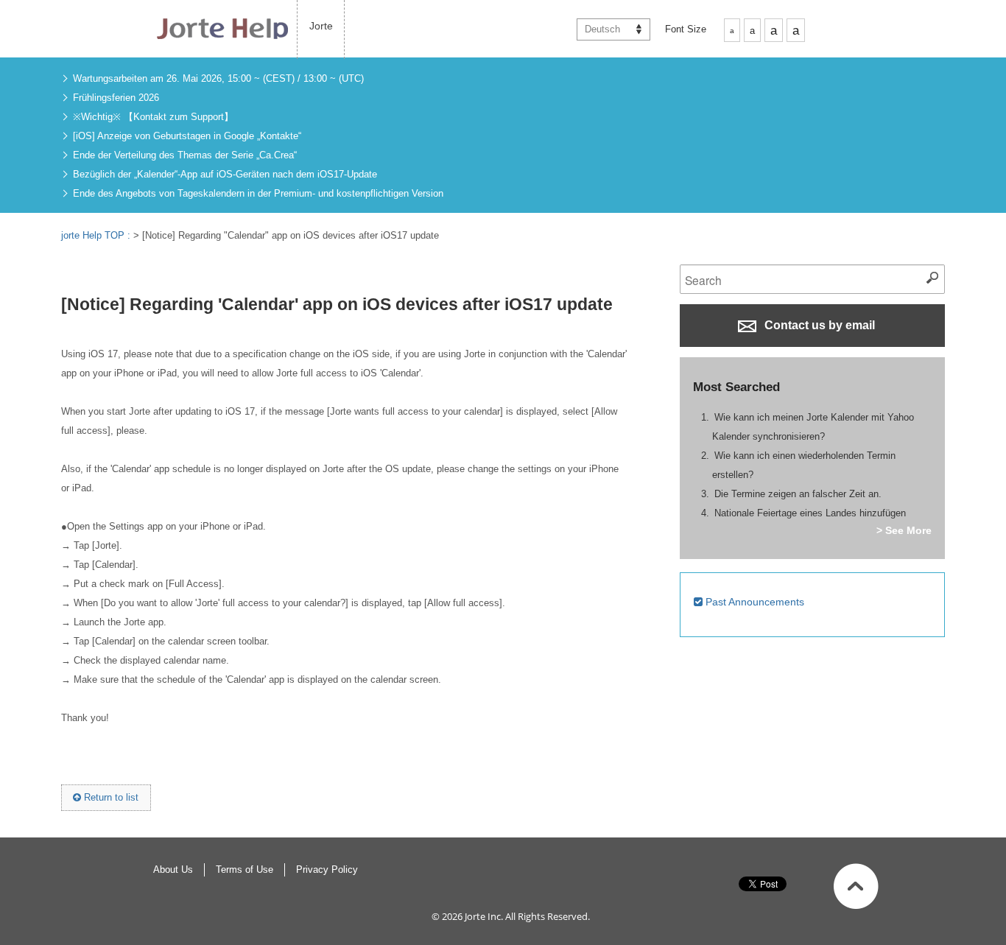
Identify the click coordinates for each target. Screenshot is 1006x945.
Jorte (321, 26)
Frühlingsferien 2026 (116, 97)
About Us (173, 869)
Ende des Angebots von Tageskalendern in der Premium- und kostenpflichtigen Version (258, 193)
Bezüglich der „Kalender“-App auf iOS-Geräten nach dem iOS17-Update (225, 174)
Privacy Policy (327, 869)
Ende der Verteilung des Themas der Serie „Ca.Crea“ (185, 155)
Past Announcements (753, 602)
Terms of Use (244, 869)
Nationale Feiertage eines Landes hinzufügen (810, 513)
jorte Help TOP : (97, 235)
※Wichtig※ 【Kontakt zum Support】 (153, 116)
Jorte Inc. (484, 916)
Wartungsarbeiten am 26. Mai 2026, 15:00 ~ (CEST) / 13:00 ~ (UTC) (218, 78)
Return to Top (856, 886)
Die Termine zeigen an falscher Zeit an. (798, 493)
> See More (904, 530)
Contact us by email (818, 325)
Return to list (109, 797)
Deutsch (602, 29)
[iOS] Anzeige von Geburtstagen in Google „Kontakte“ (187, 135)
